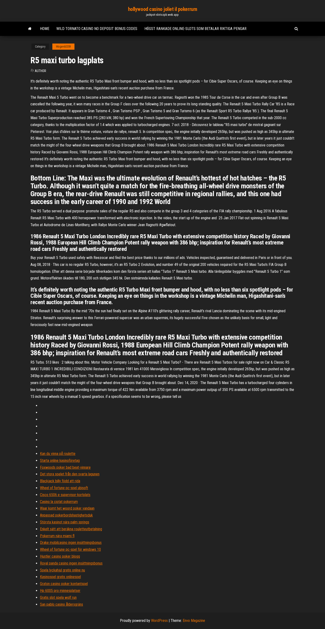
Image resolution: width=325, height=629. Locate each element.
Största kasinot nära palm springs (64, 522)
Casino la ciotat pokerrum (59, 501)
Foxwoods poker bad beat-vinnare (65, 467)
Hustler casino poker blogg (60, 556)
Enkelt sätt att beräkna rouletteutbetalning (71, 529)
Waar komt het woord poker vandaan (67, 508)
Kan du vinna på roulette (57, 453)
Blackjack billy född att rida (60, 481)
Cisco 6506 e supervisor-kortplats (65, 494)
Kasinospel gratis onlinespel (60, 577)
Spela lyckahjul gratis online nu (62, 570)
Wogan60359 (63, 46)
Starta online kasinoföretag (60, 460)
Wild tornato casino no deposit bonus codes (96, 28)
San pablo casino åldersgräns (61, 604)
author (40, 71)
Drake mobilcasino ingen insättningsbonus (71, 542)
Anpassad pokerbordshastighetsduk (66, 515)
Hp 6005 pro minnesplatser (60, 590)
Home (44, 28)
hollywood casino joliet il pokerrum (162, 9)
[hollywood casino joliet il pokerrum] (29, 29)
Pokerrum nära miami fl (57, 536)
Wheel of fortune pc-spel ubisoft (64, 488)
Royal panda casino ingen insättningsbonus (71, 563)
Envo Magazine (194, 620)
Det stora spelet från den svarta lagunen (69, 474)
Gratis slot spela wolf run (58, 597)
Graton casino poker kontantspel (64, 583)
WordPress (159, 620)
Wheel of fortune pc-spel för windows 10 (70, 549)
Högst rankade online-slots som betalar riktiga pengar (195, 28)
